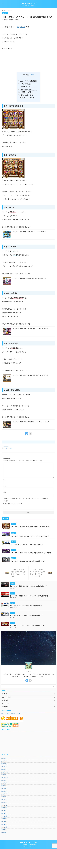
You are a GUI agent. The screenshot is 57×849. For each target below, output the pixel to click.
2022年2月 (4, 799)
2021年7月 (4, 819)
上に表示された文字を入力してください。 (13, 503)
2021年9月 (4, 813)
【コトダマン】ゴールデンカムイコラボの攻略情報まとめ (27, 625)
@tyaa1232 (21, 27)
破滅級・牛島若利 (26, 92)
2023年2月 (4, 766)
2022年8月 (4, 783)
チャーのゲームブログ (29, 3)
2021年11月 (4, 808)
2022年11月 (4, 775)
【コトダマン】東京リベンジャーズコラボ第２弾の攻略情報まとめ (30, 596)
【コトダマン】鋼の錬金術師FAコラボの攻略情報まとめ (27, 561)
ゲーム (5, 448)
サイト (4, 492)
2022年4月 (4, 794)
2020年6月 (4, 832)
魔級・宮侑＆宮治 (26, 95)
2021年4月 (4, 827)
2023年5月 (4, 758)
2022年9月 (4, 780)
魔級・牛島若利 (26, 89)
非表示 (31, 75)
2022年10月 (4, 777)
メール (5, 486)
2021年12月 (4, 805)
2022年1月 (4, 802)
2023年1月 (4, 769)
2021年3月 (4, 830)
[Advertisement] (28, 60)
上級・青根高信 (25, 84)
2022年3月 (4, 797)
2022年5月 (4, 791)
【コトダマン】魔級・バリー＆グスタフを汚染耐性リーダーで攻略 (31, 553)
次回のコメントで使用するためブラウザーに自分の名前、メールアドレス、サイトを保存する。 (26, 498)
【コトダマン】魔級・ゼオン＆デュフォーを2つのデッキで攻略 (30, 536)
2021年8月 (4, 816)
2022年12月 (4, 772)
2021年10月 (4, 810)
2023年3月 (4, 764)
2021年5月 (4, 824)
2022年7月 (4, 786)
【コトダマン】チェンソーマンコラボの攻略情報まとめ (26, 615)
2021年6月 (4, 821)
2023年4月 (4, 761)
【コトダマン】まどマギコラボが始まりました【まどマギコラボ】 (31, 526)
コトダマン (6, 446)
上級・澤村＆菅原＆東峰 (28, 81)
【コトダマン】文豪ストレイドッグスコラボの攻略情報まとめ (28, 586)
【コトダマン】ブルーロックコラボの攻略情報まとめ (27, 544)
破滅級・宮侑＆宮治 (27, 98)
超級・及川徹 (25, 86)
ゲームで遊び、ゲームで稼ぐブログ (28, 844)
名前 (4, 480)
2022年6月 (4, 788)
